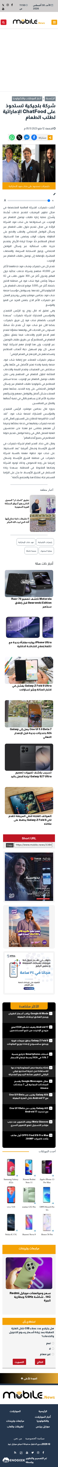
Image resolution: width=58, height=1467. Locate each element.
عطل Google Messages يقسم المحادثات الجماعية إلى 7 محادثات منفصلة (30, 1084)
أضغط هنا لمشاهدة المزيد (42, 1243)
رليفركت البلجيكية (45, 542)
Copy (10, 845)
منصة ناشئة (31, 551)
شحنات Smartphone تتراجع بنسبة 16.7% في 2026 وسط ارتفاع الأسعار (29, 1056)
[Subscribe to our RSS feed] (15, 1452)
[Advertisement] (29, 59)
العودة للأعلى (30, 1378)
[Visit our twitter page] (3, 4)
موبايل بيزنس (43, 1426)
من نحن (18, 1438)
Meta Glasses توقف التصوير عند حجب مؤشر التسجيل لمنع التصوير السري (27, 1123)
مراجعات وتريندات (29, 1248)
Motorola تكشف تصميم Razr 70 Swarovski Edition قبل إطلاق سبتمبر (31, 603)
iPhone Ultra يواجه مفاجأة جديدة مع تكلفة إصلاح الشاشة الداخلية (30, 644)
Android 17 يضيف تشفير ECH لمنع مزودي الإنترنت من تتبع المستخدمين (29, 1029)
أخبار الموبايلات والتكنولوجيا (27, 98)
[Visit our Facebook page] (11, 4)
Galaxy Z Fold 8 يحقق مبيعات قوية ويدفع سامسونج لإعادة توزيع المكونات (27, 1042)
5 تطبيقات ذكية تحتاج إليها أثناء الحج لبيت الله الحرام (17, 520)
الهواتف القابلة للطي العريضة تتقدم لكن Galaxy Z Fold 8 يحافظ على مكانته (30, 820)
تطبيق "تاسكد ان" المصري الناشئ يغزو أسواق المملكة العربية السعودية (17, 503)
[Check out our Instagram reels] (7, 4)
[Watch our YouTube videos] (3, 8)
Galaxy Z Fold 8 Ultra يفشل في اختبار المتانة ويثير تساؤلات (32, 687)
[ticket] (21, 1452)
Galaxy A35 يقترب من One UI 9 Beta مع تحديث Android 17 (28, 1110)
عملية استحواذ (46, 551)
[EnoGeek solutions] (13, 1460)
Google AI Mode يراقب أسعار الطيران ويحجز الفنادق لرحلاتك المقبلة (28, 1015)
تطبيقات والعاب (15, 1426)
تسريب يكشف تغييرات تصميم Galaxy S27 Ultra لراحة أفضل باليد (31, 774)
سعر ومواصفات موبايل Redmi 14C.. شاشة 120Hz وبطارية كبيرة (30, 1297)
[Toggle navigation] (54, 22)
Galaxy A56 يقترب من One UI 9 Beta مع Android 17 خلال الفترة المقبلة (28, 1096)
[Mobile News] (29, 21)
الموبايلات (15, 1411)
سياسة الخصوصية (34, 1438)
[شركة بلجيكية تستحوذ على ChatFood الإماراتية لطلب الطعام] (27, 137)
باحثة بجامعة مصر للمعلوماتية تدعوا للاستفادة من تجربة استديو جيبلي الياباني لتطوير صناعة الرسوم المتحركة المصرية (28, 1072)
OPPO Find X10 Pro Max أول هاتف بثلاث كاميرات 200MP (29, 1137)
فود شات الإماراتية (26, 542)
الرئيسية (50, 98)
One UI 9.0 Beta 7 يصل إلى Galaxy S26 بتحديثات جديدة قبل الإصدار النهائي (31, 733)
